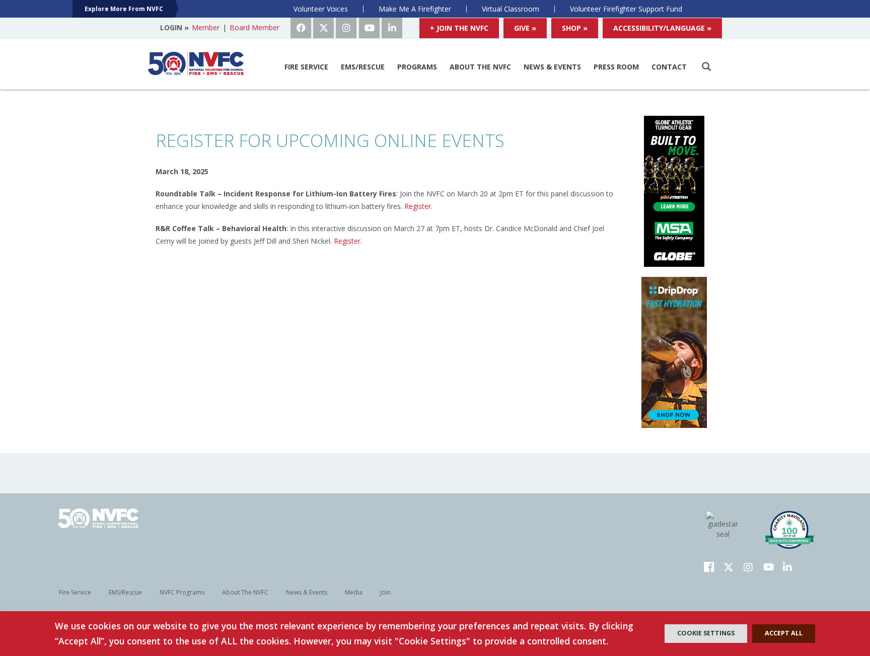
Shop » (575, 28)
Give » (525, 28)
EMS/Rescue (363, 66)
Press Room (616, 66)
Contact (669, 66)
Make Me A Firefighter (415, 9)
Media (353, 592)
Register (417, 206)
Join (385, 592)
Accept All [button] (784, 633)
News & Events (552, 66)
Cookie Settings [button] (706, 633)
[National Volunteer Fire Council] (195, 63)
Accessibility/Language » (662, 28)
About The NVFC (480, 66)
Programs (417, 66)
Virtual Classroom (510, 9)
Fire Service (306, 66)
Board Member (254, 27)
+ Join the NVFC (459, 28)
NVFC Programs (182, 592)
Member (206, 27)
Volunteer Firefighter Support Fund (626, 9)
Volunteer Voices (321, 9)
